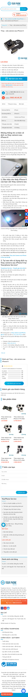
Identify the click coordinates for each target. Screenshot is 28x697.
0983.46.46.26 (21, 15)
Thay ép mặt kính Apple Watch (16, 682)
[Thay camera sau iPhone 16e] (7, 456)
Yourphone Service (14, 4)
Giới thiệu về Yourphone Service (10, 659)
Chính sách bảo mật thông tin (10, 649)
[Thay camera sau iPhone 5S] (7, 415)
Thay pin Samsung (16, 684)
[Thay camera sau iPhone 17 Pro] (7, 435)
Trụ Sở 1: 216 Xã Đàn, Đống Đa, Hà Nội (12, 616)
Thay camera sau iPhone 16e (6, 459)
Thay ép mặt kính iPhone (8, 680)
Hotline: (15, 603)
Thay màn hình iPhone (16, 686)
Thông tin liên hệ (6, 657)
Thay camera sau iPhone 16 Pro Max (19, 459)
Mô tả (3, 104)
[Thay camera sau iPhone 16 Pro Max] (20, 456)
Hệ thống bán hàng (7, 632)
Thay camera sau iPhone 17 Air (19, 438)
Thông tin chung (12, 104)
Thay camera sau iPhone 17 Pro (6, 438)
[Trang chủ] (1, 19)
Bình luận (21, 104)
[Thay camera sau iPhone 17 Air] (20, 435)
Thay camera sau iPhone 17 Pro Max (19, 417)
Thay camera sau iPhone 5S (6, 417)
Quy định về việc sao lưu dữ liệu (10, 651)
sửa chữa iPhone (18, 334)
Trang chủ (4, 25)
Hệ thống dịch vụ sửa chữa (9, 635)
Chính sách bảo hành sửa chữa (10, 644)
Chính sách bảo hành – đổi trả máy (11, 646)
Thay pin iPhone (5, 684)
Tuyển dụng (5, 641)
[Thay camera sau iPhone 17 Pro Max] (20, 415)
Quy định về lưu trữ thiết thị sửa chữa (12, 654)
